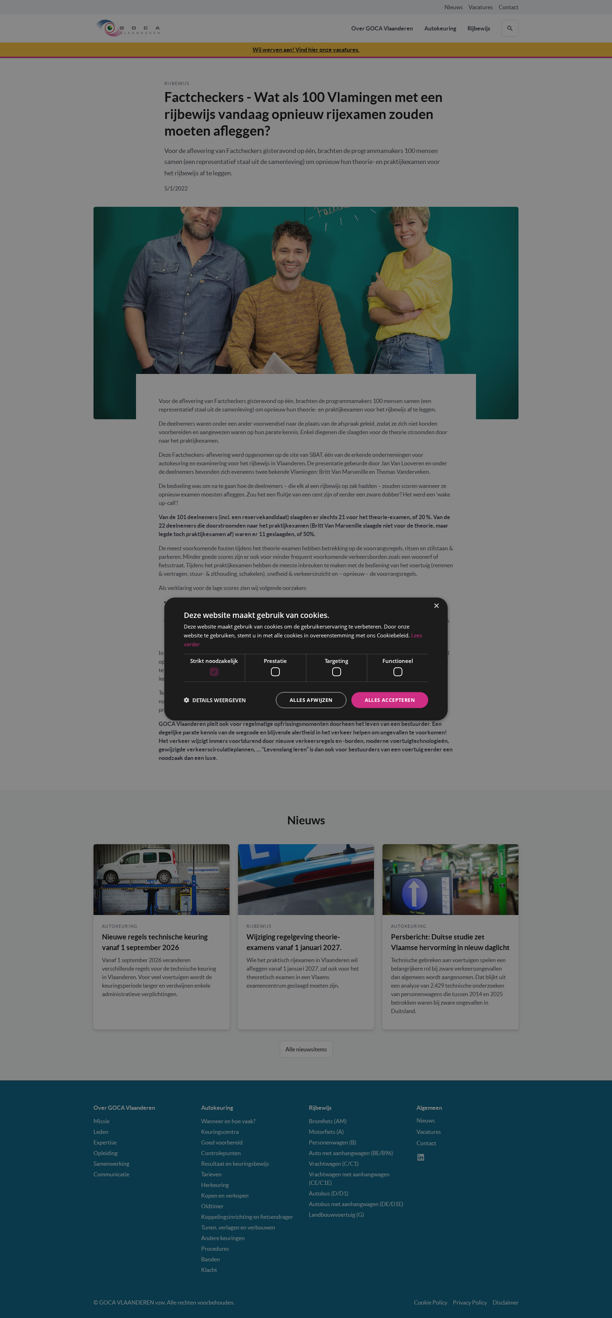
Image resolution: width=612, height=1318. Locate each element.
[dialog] (306, 659)
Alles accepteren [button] (390, 700)
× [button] (436, 606)
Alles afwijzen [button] (311, 700)
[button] (215, 700)
